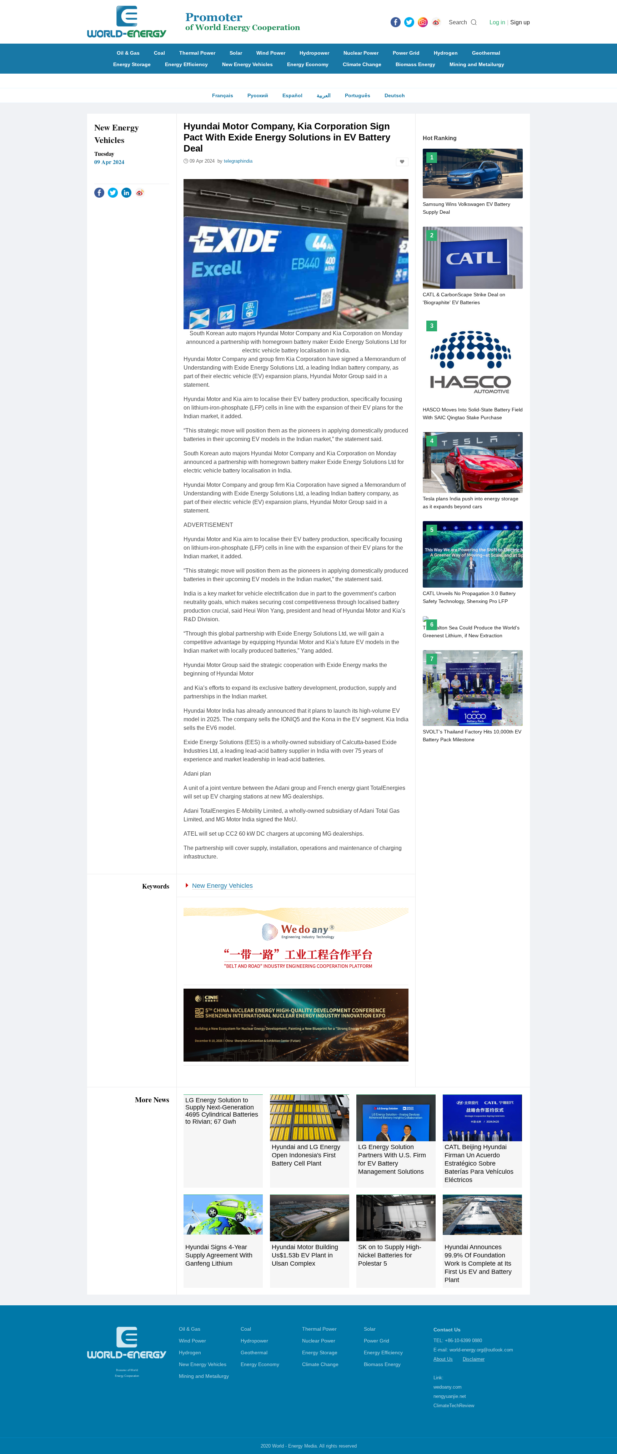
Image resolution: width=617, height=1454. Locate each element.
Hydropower (314, 53)
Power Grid (406, 53)
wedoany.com (447, 1387)
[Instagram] (423, 22)
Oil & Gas (128, 53)
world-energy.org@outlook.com (481, 1349)
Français (222, 95)
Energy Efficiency (186, 64)
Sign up (520, 22)
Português (357, 95)
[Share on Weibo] (140, 192)
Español (292, 95)
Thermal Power (197, 53)
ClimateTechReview (453, 1405)
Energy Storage (132, 64)
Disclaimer (474, 1359)
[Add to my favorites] (402, 162)
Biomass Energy (415, 64)
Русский (257, 95)
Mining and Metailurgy (477, 64)
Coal (159, 53)
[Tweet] (409, 22)
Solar (236, 53)
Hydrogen (446, 53)
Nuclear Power (360, 53)
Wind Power (270, 53)
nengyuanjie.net (449, 1396)
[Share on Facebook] (99, 192)
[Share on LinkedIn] (126, 192)
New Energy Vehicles (247, 64)
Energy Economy (307, 64)
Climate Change (362, 64)
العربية (324, 95)
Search (458, 22)
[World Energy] (193, 22)
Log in (497, 22)
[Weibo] (436, 22)
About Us (443, 1359)
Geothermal (486, 53)
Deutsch (395, 95)
